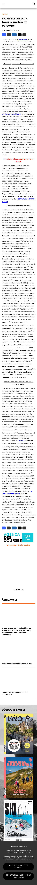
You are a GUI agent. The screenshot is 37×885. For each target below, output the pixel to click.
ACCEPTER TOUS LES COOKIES (18, 867)
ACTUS (4, 14)
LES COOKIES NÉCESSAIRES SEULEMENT (18, 876)
